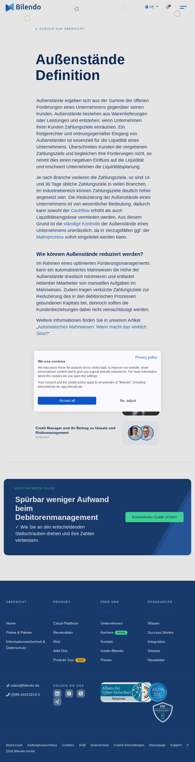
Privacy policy (146, 357)
